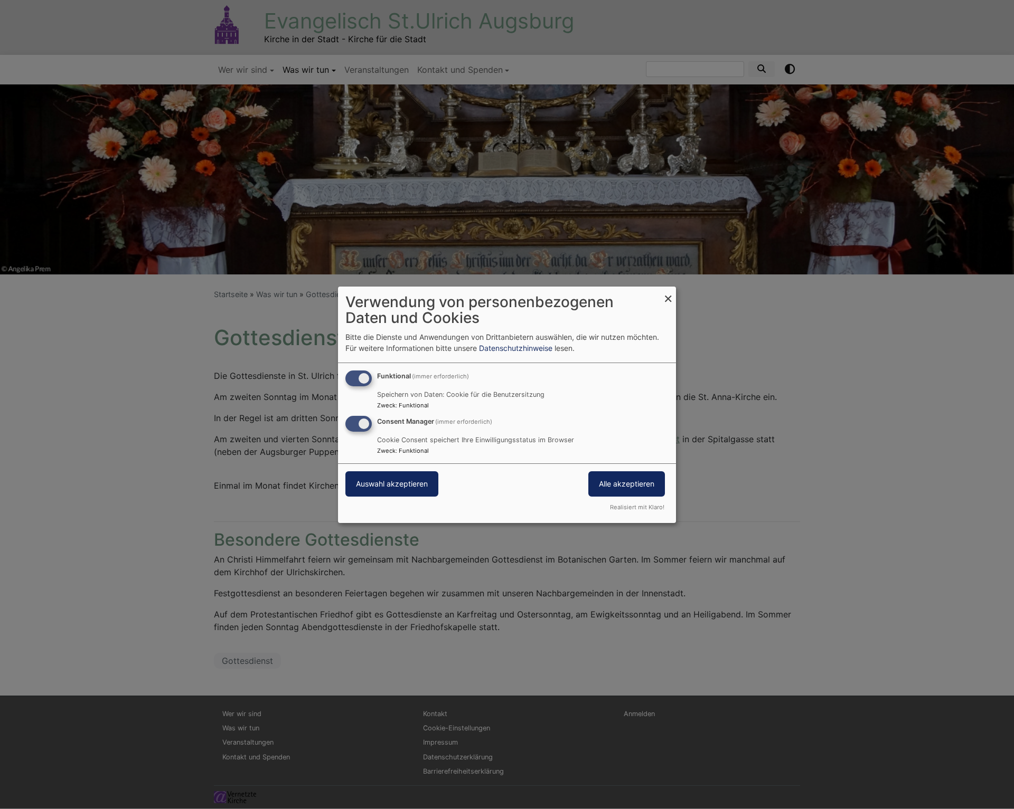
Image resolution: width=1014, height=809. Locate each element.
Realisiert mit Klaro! (637, 507)
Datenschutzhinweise (515, 348)
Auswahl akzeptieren (392, 483)
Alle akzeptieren (626, 483)
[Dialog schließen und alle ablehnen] (668, 292)
